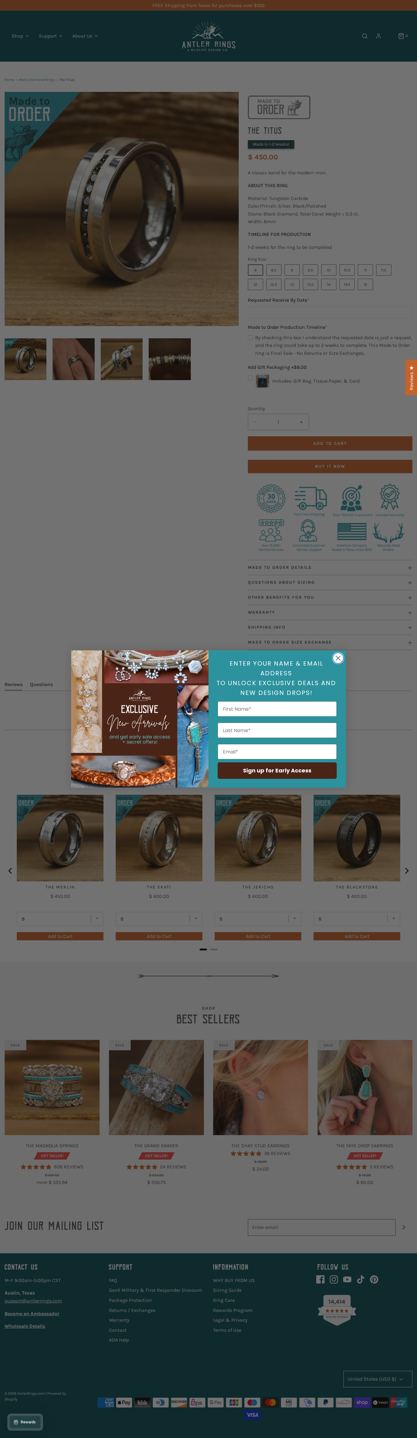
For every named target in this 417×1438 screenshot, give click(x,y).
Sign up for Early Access (277, 770)
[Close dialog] (338, 658)
